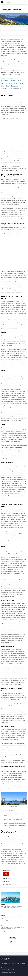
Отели (2, 85)
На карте (17, 78)
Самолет (13, 80)
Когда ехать (10, 78)
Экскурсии (4, 88)
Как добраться (4, 80)
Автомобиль (9, 83)
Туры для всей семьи (10, 33)
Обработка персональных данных (8, 972)
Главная (2, 967)
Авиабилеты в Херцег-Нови (11, 28)
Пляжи (16, 83)
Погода (3, 78)
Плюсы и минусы (5, 91)
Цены (21, 83)
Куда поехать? (8, 967)
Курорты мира (15, 967)
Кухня (7, 85)
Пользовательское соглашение (7, 969)
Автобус (19, 80)
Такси (2, 83)
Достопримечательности (15, 88)
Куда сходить (14, 85)
